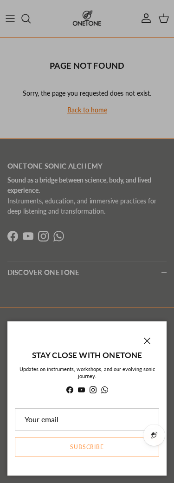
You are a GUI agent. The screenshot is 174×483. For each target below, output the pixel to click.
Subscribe (87, 447)
